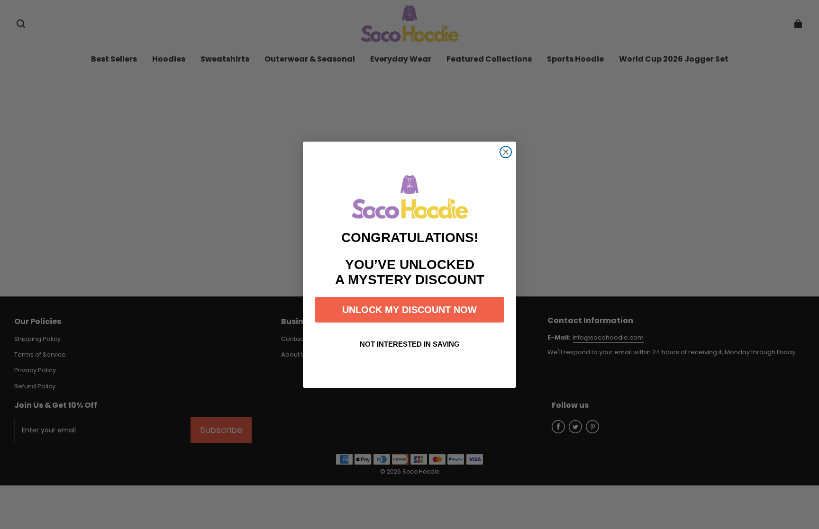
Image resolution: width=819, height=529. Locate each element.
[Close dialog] (505, 152)
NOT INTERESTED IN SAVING (410, 344)
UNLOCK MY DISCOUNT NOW (409, 310)
